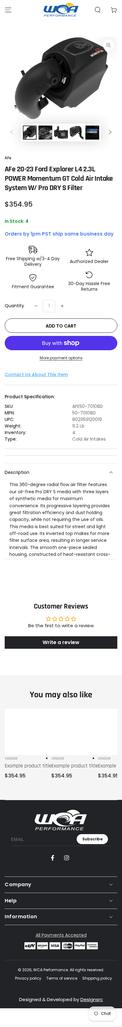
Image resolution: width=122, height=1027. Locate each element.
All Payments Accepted (61, 935)
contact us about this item (36, 374)
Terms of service (61, 978)
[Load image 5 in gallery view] (92, 133)
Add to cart (61, 326)
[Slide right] (110, 133)
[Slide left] (12, 133)
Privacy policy (28, 978)
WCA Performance (50, 969)
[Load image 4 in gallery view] (77, 133)
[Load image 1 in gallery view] (30, 133)
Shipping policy (97, 978)
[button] (97, 10)
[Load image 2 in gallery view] (45, 133)
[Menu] (8, 10)
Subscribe (92, 839)
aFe (8, 158)
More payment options (61, 358)
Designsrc (91, 999)
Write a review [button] (61, 642)
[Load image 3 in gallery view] (61, 133)
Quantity (14, 306)
